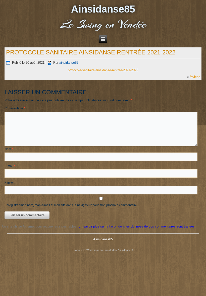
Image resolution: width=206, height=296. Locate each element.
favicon (195, 77)
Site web (10, 183)
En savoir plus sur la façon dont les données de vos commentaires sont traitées (136, 226)
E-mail (10, 166)
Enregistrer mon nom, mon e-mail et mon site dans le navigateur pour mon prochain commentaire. (71, 205)
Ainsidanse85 (103, 9)
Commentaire (15, 108)
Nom (9, 149)
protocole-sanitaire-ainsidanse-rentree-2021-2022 (103, 70)
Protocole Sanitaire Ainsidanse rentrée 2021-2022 (90, 52)
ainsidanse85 (68, 62)
